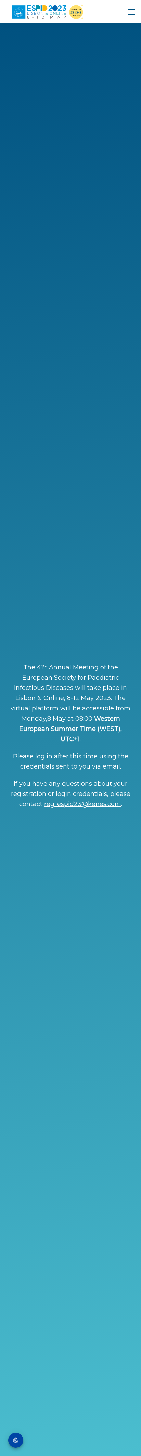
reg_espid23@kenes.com (82, 804)
